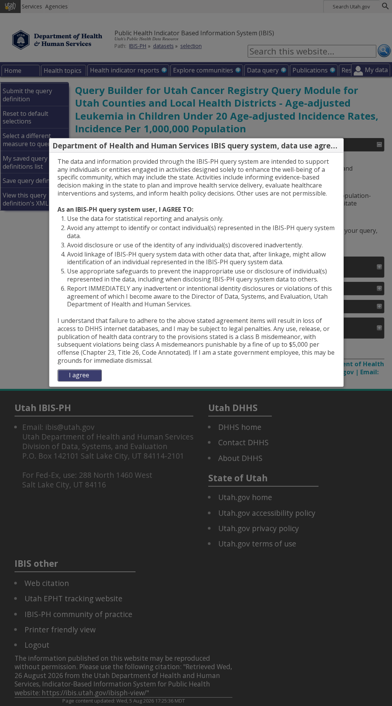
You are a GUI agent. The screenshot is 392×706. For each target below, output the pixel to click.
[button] (337, 146)
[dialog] (196, 270)
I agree (79, 375)
